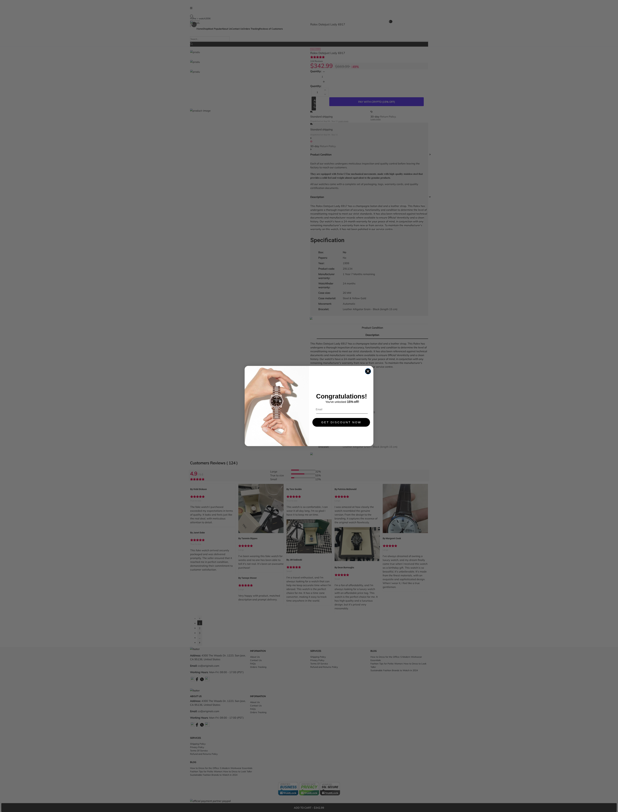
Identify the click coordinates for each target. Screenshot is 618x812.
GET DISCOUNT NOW (341, 422)
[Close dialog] (368, 371)
